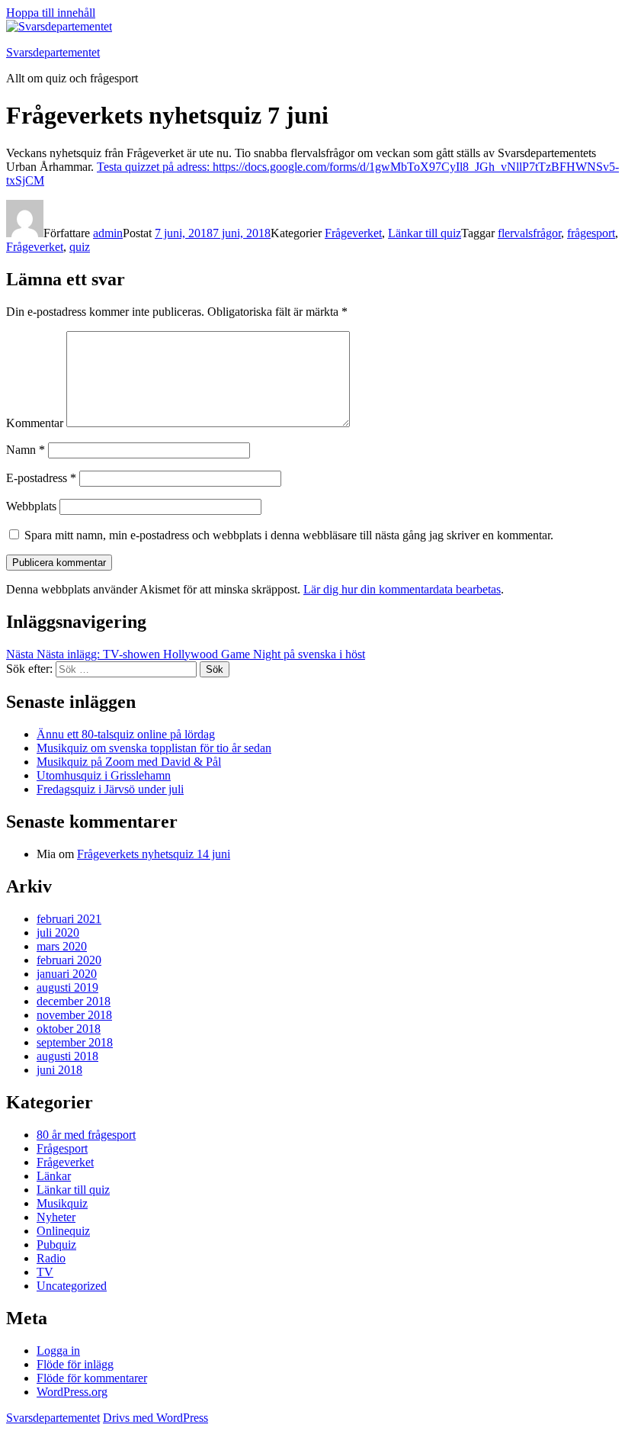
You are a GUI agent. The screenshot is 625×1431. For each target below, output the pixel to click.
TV (45, 1271)
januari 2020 (67, 973)
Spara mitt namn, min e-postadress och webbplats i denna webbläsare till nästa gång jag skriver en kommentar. (288, 535)
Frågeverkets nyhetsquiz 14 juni (153, 853)
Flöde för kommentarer (92, 1378)
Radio (51, 1258)
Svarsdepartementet (53, 52)
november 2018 (74, 1014)
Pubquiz (56, 1244)
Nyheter (56, 1217)
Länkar (54, 1175)
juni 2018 (59, 1069)
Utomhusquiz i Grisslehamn (104, 775)
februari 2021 (69, 918)
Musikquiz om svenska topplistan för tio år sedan (154, 747)
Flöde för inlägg (75, 1364)
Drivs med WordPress (155, 1417)
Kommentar (34, 422)
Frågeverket (353, 233)
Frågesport (62, 1148)
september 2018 (75, 1042)
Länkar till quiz (424, 233)
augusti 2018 (67, 1056)
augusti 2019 (67, 987)
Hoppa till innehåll (50, 12)
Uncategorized (72, 1285)
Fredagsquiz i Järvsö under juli (110, 789)
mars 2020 (62, 946)
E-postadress (41, 477)
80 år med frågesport (86, 1134)
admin (108, 233)
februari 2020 (69, 959)
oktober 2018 (69, 1028)
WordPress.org (72, 1391)
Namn (25, 449)
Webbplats (31, 506)
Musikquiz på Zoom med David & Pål (129, 761)
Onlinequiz (63, 1230)
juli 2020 (58, 932)
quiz (79, 246)
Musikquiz (62, 1203)
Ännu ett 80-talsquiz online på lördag (126, 734)
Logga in (58, 1350)
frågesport (591, 233)
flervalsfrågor (529, 233)
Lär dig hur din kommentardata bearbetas (402, 589)
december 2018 (74, 1001)
